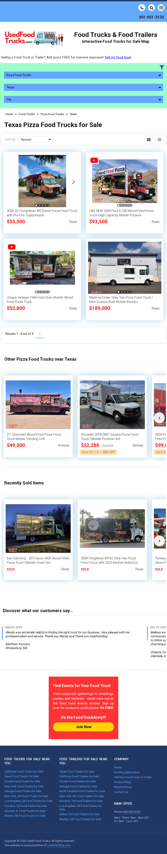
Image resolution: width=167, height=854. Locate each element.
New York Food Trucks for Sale (23, 786)
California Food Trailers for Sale (79, 776)
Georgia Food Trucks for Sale (22, 791)
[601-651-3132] (141, 7)
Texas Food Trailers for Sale (76, 771)
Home (118, 767)
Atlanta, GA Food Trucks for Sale (24, 815)
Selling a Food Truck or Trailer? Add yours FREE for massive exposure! (66, 57)
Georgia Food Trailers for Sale (78, 786)
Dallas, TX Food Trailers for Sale (79, 814)
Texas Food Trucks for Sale (21, 776)
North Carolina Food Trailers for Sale (82, 791)
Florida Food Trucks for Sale (22, 781)
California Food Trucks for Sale (23, 771)
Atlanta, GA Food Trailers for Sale (80, 819)
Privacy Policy (122, 782)
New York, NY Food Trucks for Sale (26, 796)
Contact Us (121, 792)
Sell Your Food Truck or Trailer (133, 777)
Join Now (83, 727)
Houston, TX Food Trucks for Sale (25, 806)
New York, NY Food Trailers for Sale (81, 796)
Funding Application (127, 772)
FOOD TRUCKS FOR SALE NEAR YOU (27, 761)
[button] (73, 181)
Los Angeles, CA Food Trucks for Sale (28, 801)
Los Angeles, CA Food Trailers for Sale (80, 807)
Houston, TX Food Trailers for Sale (80, 801)
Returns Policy (123, 787)
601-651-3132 (131, 811)
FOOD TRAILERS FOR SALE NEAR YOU (83, 761)
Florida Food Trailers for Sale (77, 781)
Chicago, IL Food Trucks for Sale (24, 811)
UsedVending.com (59, 845)
